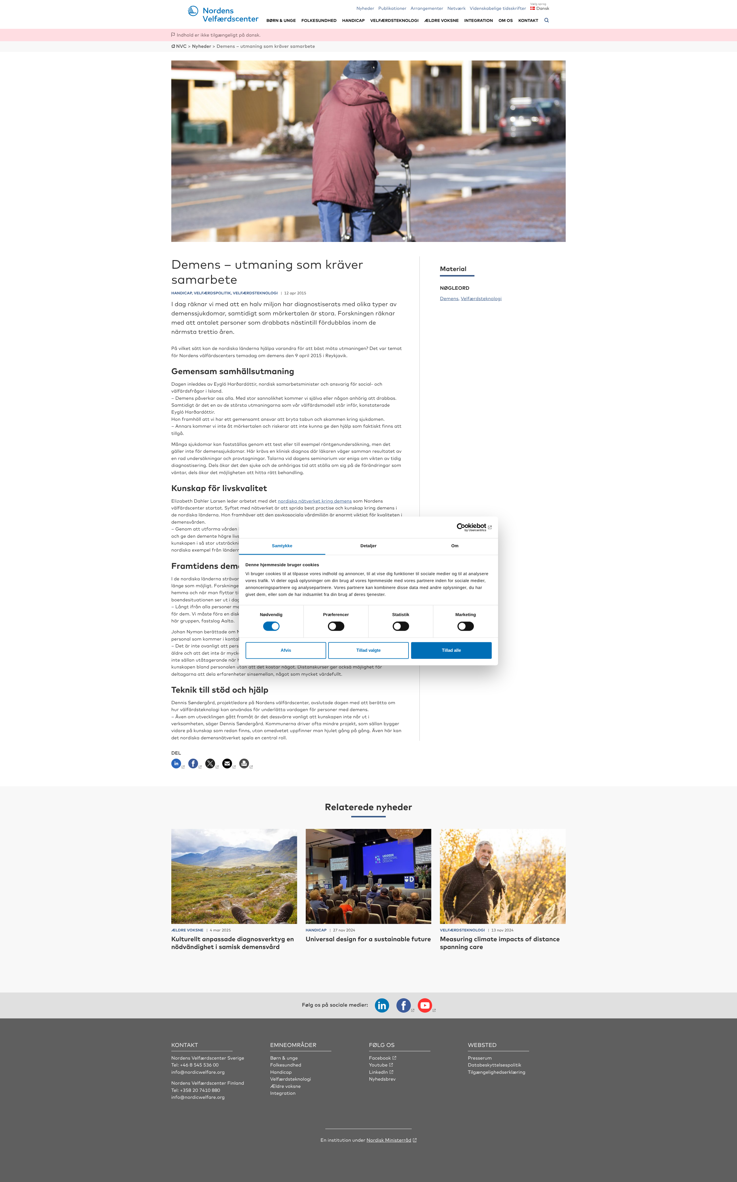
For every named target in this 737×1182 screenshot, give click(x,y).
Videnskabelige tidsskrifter (498, 8)
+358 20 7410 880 (200, 1090)
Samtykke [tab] (282, 545)
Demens (449, 298)
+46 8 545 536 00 (199, 1064)
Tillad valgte (368, 650)
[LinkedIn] (179, 765)
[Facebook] (195, 765)
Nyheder (365, 8)
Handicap (353, 20)
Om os (506, 20)
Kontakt (528, 20)
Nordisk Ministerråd (388, 1139)
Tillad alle (451, 650)
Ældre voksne (441, 20)
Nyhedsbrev (382, 1078)
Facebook (380, 1057)
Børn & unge (281, 20)
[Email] (229, 765)
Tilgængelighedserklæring (496, 1072)
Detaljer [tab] (368, 545)
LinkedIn (378, 1072)
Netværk (456, 8)
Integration (478, 20)
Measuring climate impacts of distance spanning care (500, 942)
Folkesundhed (319, 20)
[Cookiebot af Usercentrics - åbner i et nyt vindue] (466, 527)
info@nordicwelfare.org (198, 1072)
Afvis (286, 650)
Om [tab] (454, 545)
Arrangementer (427, 8)
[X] (212, 765)
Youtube (378, 1064)
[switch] (336, 626)
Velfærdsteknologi (394, 20)
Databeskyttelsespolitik (494, 1064)
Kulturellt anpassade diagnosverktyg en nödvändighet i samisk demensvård (232, 942)
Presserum (480, 1057)
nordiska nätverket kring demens (315, 500)
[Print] (246, 765)
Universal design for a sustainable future (368, 939)
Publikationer (392, 8)
